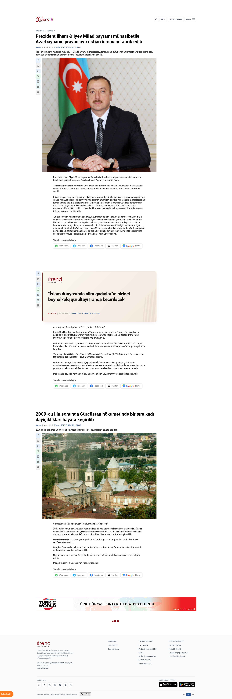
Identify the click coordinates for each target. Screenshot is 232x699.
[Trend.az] (45, 19)
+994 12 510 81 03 (43, 665)
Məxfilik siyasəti (175, 649)
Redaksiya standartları (147, 656)
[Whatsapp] (39, 685)
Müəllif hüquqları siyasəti (179, 653)
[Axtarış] (156, 19)
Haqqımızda (143, 645)
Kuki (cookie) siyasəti (177, 656)
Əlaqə (141, 653)
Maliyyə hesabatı (145, 663)
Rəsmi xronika (113, 649)
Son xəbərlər (112, 645)
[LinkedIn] (65, 685)
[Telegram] (60, 685)
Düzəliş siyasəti (144, 660)
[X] (49, 685)
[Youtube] (55, 685)
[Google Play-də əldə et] (187, 684)
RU (193, 694)
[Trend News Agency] (43, 644)
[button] (38, 60)
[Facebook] (44, 685)
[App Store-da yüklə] (168, 684)
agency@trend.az (43, 668)
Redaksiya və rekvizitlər (147, 649)
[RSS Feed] (71, 685)
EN (184, 694)
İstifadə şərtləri (175, 645)
